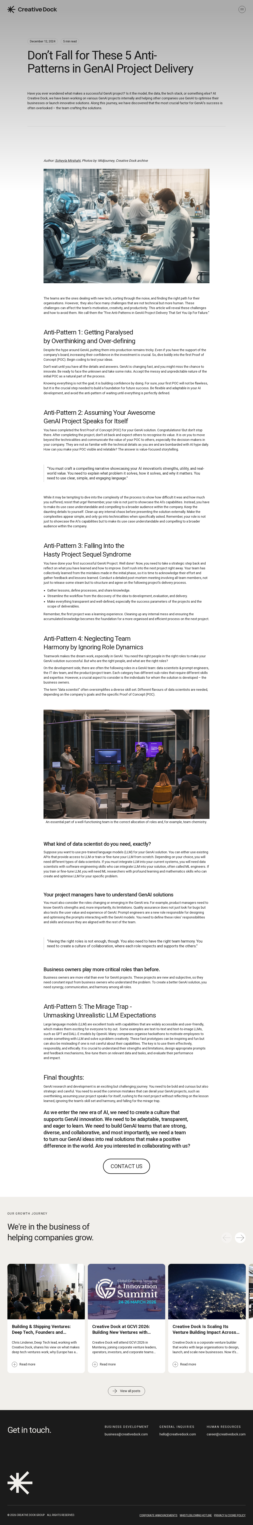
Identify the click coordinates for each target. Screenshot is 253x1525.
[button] (240, 1237)
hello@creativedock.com (177, 1434)
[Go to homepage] (32, 9)
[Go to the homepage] (19, 1482)
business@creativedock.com (126, 1434)
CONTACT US (126, 1166)
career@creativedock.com (226, 1434)
